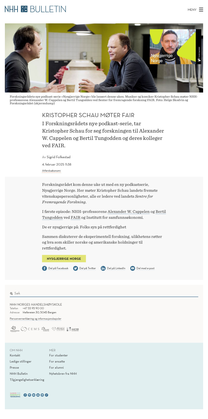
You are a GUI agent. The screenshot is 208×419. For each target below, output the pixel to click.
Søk (192, 292)
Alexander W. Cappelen (129, 211)
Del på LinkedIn (116, 268)
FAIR (75, 217)
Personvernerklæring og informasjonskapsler (35, 318)
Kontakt (15, 355)
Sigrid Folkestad (58, 157)
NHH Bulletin (19, 373)
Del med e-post (145, 268)
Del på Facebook (58, 268)
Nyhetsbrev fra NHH (63, 373)
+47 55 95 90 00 (33, 308)
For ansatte (57, 361)
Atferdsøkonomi (51, 170)
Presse (14, 367)
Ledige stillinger (20, 361)
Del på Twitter (87, 268)
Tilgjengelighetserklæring (27, 380)
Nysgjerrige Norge (64, 259)
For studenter (58, 355)
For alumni (56, 367)
